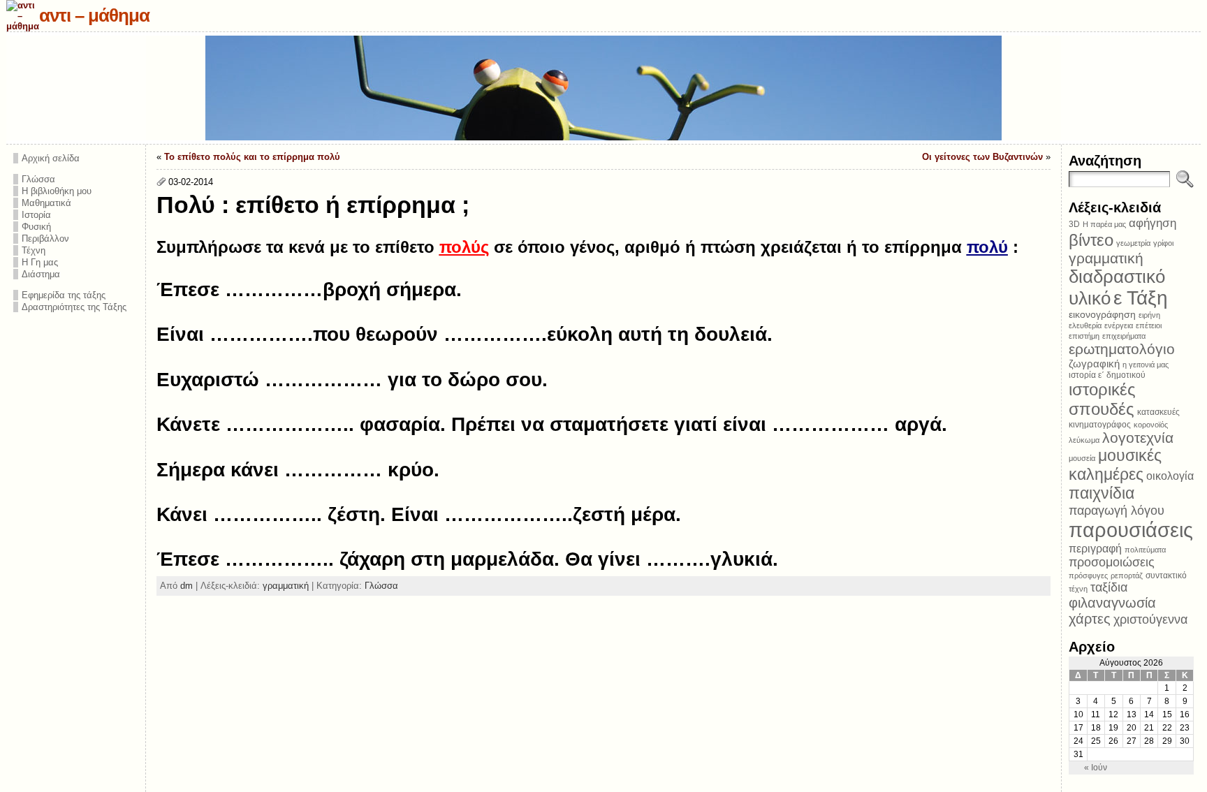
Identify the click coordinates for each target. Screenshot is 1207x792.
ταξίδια (1108, 587)
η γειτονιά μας (1145, 364)
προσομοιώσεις (1112, 562)
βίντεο (1091, 239)
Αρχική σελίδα (51, 158)
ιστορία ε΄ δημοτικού (1107, 375)
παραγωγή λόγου (1116, 510)
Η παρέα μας (1104, 224)
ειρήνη (1149, 315)
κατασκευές (1158, 412)
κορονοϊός (1151, 424)
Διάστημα (41, 274)
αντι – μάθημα (94, 15)
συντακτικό (1166, 575)
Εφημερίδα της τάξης (63, 295)
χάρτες (1090, 618)
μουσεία (1082, 458)
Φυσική (36, 226)
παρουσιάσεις (1131, 529)
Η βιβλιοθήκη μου (57, 191)
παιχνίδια (1101, 493)
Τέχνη (33, 250)
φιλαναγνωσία (1112, 602)
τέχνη (1078, 589)
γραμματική (286, 585)
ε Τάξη (1140, 298)
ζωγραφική (1094, 363)
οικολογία (1170, 475)
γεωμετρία (1133, 243)
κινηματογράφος (1100, 425)
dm (186, 585)
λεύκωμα (1084, 440)
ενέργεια (1118, 325)
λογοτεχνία (1137, 438)
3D (1074, 224)
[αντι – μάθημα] (603, 88)
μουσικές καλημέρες (1115, 464)
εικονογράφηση (1102, 314)
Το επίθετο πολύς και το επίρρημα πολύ (252, 157)
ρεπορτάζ (1127, 575)
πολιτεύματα (1145, 549)
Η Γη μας (40, 262)
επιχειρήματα (1124, 336)
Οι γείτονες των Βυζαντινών (982, 157)
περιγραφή (1095, 548)
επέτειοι (1149, 325)
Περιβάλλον (45, 238)
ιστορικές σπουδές (1102, 399)
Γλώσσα (38, 179)
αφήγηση (1152, 223)
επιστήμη (1084, 336)
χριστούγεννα (1150, 619)
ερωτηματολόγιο (1122, 349)
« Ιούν (1095, 767)
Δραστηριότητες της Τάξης (74, 307)
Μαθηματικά (46, 203)
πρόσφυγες (1088, 575)
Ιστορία (36, 215)
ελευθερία (1085, 325)
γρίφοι (1163, 243)
